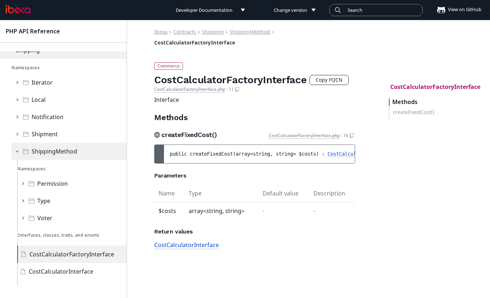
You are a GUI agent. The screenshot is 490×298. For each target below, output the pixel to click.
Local (39, 100)
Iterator (42, 82)
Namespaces (25, 68)
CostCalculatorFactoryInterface (71, 254)
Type (43, 201)
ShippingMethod (54, 151)
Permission (52, 184)
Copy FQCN (329, 79)
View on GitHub (464, 9)
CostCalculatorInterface (61, 271)
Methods (405, 102)
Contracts (184, 31)
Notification (47, 117)
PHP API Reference (33, 31)
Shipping (213, 31)
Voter (44, 218)
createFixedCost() (413, 112)
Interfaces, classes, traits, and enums (58, 235)
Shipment (45, 134)
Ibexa (161, 31)
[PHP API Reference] (18, 9)
